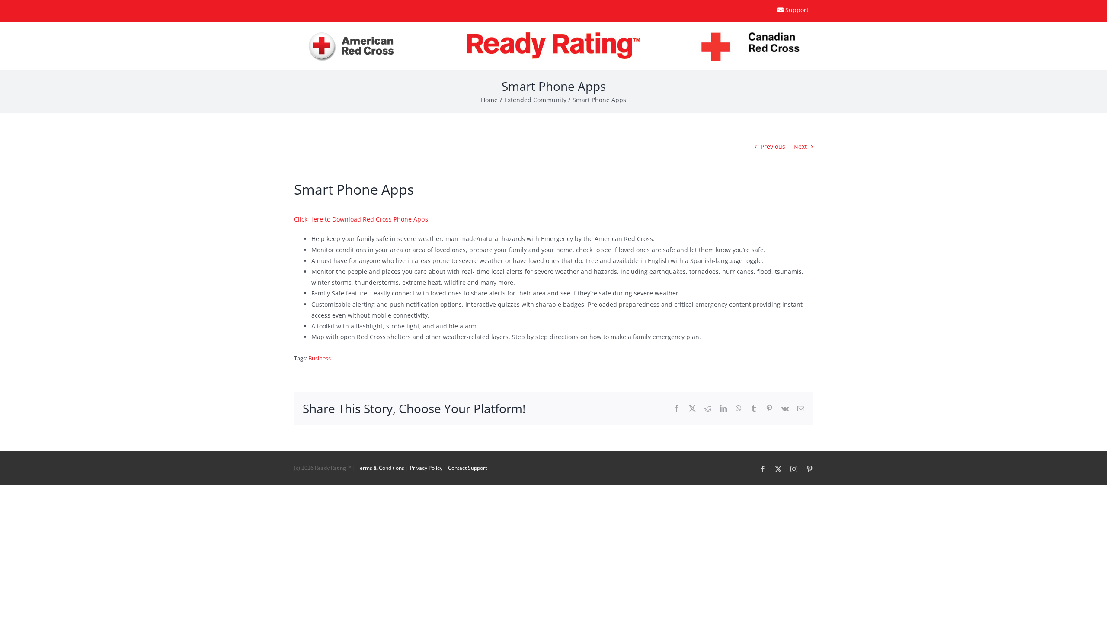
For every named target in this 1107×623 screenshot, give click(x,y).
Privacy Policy (426, 468)
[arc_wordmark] (351, 34)
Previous (773, 146)
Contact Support (467, 468)
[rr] (553, 35)
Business (319, 358)
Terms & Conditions (380, 468)
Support (797, 10)
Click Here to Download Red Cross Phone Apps (361, 219)
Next (800, 146)
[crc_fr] (756, 33)
